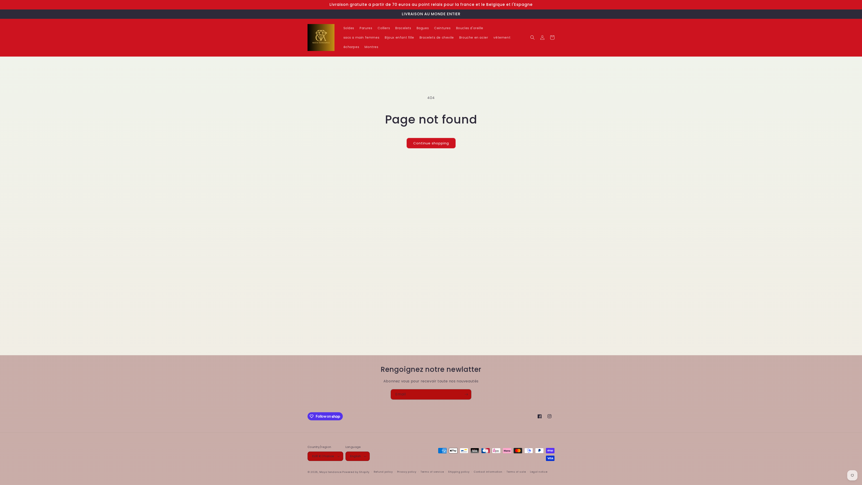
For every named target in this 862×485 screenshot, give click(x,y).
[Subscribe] (466, 394)
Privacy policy (406, 472)
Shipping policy (459, 472)
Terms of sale (516, 472)
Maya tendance (331, 472)
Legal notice (538, 472)
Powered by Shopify (355, 472)
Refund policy (383, 472)
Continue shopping (431, 143)
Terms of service (432, 472)
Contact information (488, 472)
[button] (532, 37)
